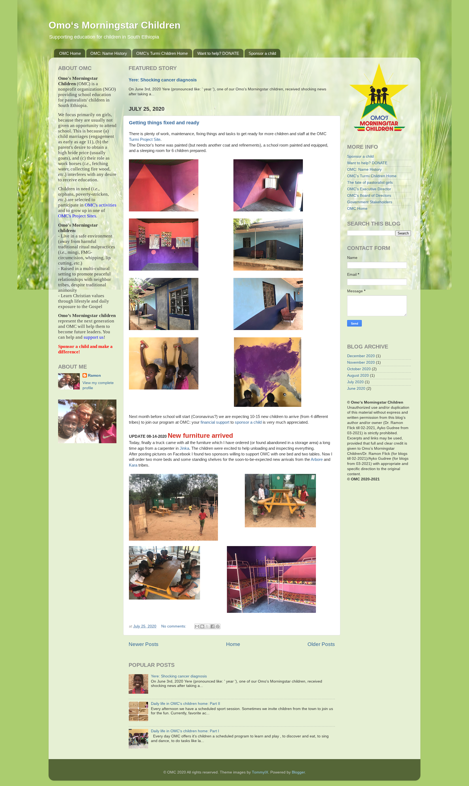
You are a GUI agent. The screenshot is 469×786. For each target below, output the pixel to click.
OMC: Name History (108, 53)
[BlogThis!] (202, 626)
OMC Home (70, 53)
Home (233, 644)
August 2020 (358, 375)
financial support (215, 422)
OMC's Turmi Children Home (162, 53)
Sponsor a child (262, 53)
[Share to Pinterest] (217, 626)
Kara (133, 465)
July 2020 (355, 382)
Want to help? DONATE (218, 53)
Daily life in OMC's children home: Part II (185, 704)
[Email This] (197, 626)
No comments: (174, 626)
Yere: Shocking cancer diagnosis (163, 80)
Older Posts (321, 644)
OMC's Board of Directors (369, 196)
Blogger (298, 772)
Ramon (94, 375)
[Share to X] (207, 626)
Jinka (184, 448)
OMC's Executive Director (369, 189)
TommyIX (260, 772)
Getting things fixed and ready (164, 122)
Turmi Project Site (144, 139)
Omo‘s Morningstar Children (114, 25)
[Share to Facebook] (212, 626)
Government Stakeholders (369, 202)
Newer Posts (144, 644)
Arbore (317, 459)
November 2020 (361, 362)
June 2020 (356, 388)
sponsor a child (248, 422)
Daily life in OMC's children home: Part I (185, 731)
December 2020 (361, 356)
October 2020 (359, 369)
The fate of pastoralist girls (370, 182)
